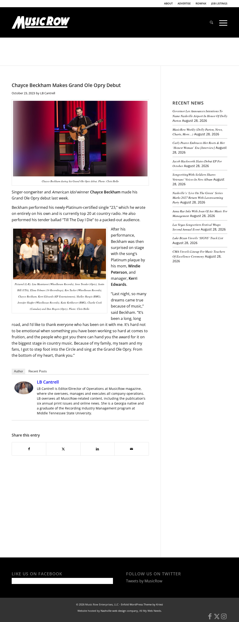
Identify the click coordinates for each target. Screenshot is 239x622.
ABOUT (168, 3)
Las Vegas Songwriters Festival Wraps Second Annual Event (196, 226)
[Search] (211, 22)
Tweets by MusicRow (144, 581)
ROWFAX (201, 3)
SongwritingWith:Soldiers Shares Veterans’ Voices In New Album (193, 176)
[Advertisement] (205, 299)
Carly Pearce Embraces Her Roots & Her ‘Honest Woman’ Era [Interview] (198, 145)
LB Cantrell (47, 93)
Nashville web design (113, 610)
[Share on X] (63, 448)
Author (18, 371)
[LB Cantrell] (23, 392)
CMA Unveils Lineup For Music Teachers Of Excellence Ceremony (198, 253)
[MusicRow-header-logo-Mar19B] (41, 22)
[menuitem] (168, 3)
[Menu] (221, 22)
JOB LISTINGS (219, 3)
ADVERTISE (184, 3)
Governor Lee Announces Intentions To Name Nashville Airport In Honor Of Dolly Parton (199, 116)
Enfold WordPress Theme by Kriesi (142, 604)
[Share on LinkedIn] (97, 448)
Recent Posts (37, 371)
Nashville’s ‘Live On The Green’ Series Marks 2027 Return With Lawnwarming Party (197, 198)
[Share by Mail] (131, 448)
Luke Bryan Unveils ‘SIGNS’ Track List (197, 238)
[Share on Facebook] (29, 448)
